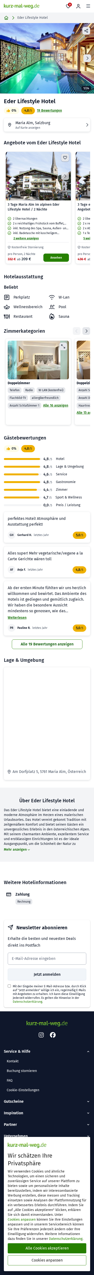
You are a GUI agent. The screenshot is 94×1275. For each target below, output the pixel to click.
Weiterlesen (17, 618)
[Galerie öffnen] (47, 58)
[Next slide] (87, 58)
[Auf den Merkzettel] (65, 157)
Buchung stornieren (22, 1071)
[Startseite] (6, 18)
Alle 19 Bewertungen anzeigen (47, 644)
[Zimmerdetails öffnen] (63, 346)
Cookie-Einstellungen (23, 1090)
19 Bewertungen (49, 110)
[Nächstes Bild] (65, 176)
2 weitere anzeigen (26, 238)
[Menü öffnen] (88, 6)
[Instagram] (41, 1035)
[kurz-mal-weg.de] (21, 6)
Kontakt (13, 1061)
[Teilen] (86, 31)
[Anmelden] (78, 6)
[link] (38, 208)
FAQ (10, 1080)
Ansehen (56, 257)
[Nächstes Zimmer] (86, 331)
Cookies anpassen (22, 1220)
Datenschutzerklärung (27, 1001)
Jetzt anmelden (47, 974)
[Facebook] (53, 1035)
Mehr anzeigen (15, 850)
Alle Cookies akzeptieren (47, 1248)
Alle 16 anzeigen (55, 405)
